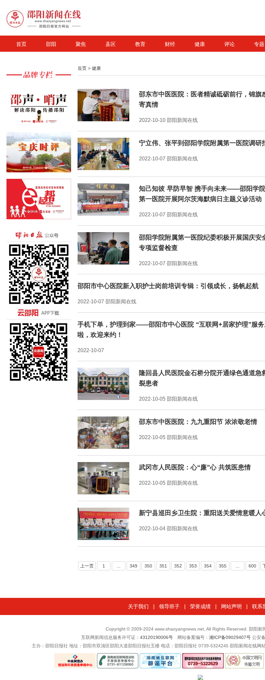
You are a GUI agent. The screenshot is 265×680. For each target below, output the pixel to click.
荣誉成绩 (200, 606)
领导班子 (169, 606)
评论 (229, 44)
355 (223, 565)
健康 (200, 44)
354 (208, 565)
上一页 (87, 565)
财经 (170, 44)
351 (163, 565)
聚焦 (81, 44)
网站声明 (231, 606)
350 (148, 565)
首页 (21, 44)
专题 (259, 44)
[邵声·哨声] (38, 108)
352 (178, 565)
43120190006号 (156, 637)
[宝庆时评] (38, 155)
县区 (110, 44)
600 (252, 565)
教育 (140, 44)
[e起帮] (38, 202)
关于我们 (138, 606)
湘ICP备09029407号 (230, 637)
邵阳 (51, 44)
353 (193, 565)
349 (133, 565)
